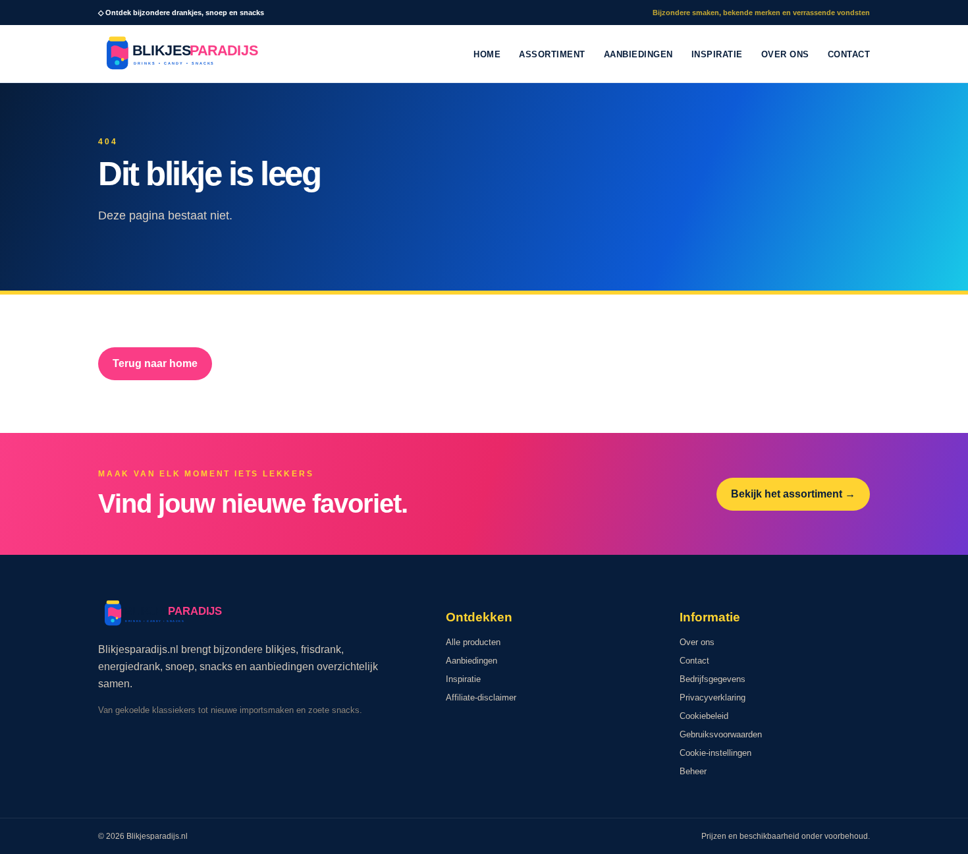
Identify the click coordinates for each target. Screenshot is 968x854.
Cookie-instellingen (715, 753)
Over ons (785, 54)
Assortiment (552, 54)
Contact (849, 54)
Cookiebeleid (704, 716)
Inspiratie (717, 54)
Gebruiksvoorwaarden (721, 734)
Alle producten (473, 642)
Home (486, 54)
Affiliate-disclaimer (481, 697)
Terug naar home (155, 363)
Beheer (693, 771)
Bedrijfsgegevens (712, 679)
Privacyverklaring (712, 697)
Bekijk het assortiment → (793, 493)
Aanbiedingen (638, 54)
